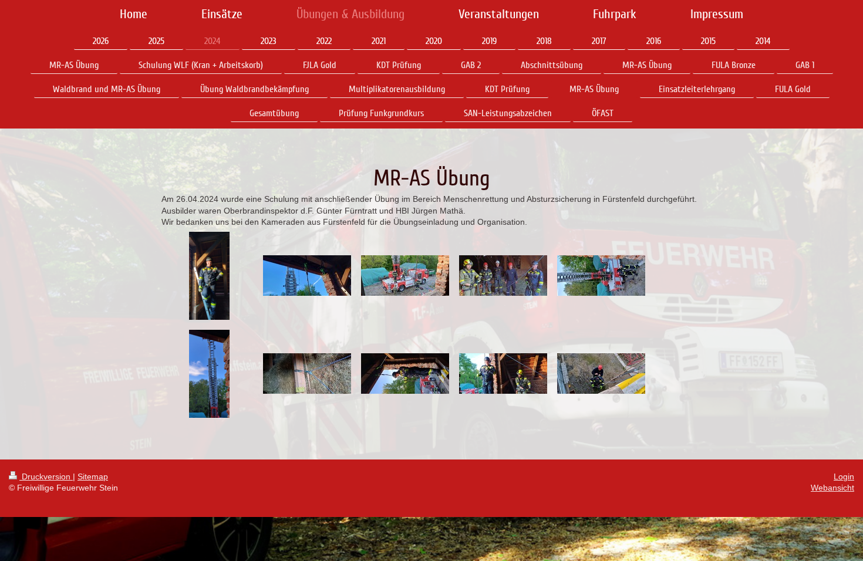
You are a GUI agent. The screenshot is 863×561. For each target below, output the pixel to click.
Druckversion (46, 476)
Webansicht (832, 487)
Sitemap (92, 476)
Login (844, 476)
